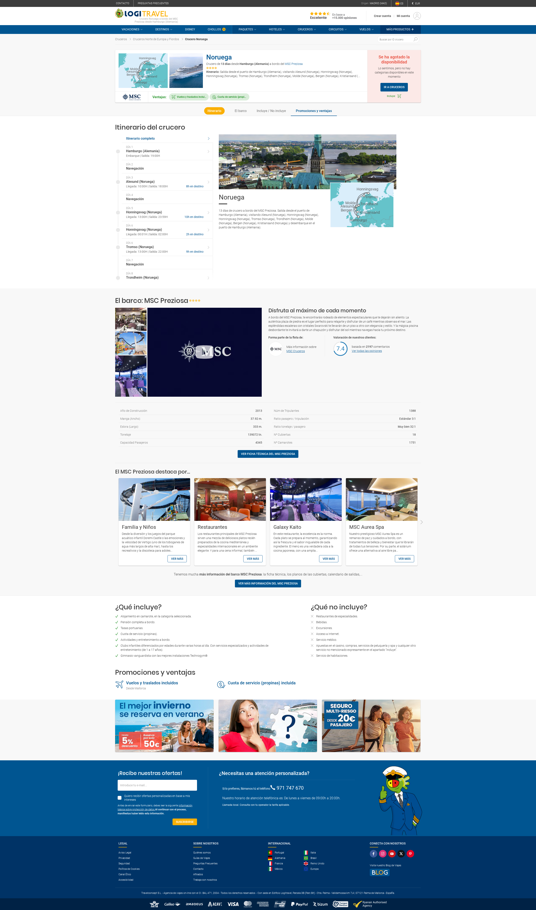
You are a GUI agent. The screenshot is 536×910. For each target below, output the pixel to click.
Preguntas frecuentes (153, 3)
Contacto (122, 3)
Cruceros (305, 29)
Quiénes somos (202, 852)
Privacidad (124, 858)
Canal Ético (125, 874)
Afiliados (198, 874)
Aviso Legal (125, 852)
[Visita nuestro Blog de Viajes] (392, 872)
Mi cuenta (403, 16)
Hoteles (275, 29)
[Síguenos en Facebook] (373, 853)
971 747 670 (290, 788)
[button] (400, 29)
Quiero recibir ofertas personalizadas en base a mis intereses (157, 797)
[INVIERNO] (164, 726)
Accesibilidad (126, 879)
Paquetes (246, 29)
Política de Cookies (129, 869)
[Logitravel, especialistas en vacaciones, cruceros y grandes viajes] (146, 13)
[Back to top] (526, 885)
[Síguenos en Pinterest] (410, 853)
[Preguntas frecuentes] (268, 726)
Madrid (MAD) (378, 3)
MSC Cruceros (295, 351)
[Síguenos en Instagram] (382, 853)
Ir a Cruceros (394, 87)
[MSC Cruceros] (132, 96)
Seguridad (124, 863)
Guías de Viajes (201, 858)
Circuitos (336, 29)
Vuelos (364, 29)
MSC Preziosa (294, 64)
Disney (190, 29)
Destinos (162, 29)
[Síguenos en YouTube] (392, 853)
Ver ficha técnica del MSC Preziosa (268, 454)
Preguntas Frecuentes (205, 863)
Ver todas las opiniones (367, 351)
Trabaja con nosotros (205, 879)
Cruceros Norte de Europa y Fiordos (156, 39)
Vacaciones (130, 29)
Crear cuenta (382, 16)
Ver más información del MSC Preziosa (268, 583)
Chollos (214, 29)
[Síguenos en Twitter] (401, 853)
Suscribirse (185, 822)
